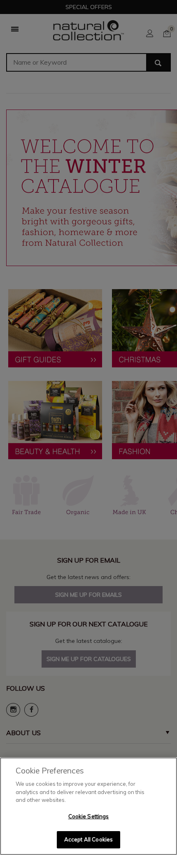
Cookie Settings (88, 816)
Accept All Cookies (88, 839)
